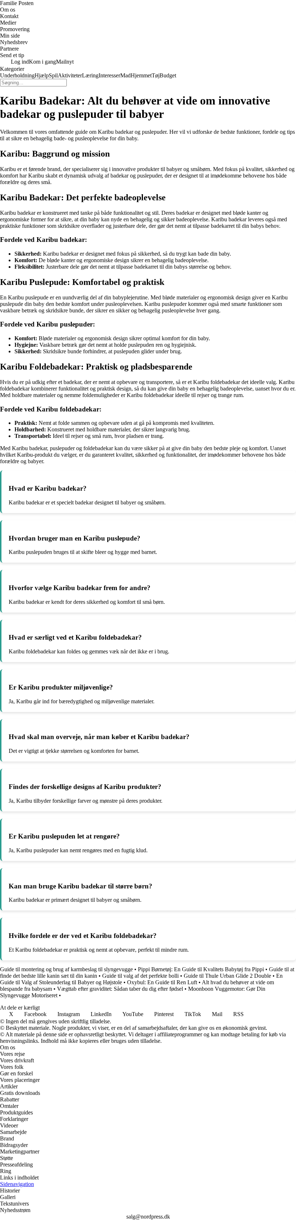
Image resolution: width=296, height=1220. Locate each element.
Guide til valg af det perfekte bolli (140, 976)
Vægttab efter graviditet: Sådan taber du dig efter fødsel (120, 989)
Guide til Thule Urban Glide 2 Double (227, 976)
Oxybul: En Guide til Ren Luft (162, 982)
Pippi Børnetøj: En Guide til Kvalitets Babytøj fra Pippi (201, 969)
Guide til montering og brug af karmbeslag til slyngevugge (66, 969)
